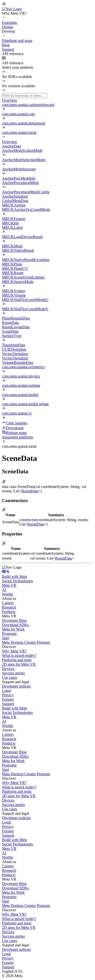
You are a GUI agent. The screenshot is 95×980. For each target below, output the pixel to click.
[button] (47, 4)
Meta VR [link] (9, 585)
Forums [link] (8, 699)
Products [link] (8, 612)
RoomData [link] (29, 491)
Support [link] (8, 704)
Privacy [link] (8, 695)
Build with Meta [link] (14, 576)
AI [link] (4, 590)
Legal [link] (6, 691)
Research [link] (9, 607)
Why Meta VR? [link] (14, 651)
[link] (12, 9)
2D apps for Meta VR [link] (19, 664)
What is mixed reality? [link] (19, 655)
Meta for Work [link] (13, 629)
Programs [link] (9, 633)
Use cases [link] (9, 677)
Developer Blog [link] (14, 620)
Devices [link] (8, 669)
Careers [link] (8, 603)
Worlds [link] (7, 594)
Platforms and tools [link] (16, 660)
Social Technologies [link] (17, 581)
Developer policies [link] (16, 686)
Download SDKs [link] (15, 625)
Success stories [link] (13, 673)
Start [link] (5, 638)
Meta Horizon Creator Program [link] (26, 642)
